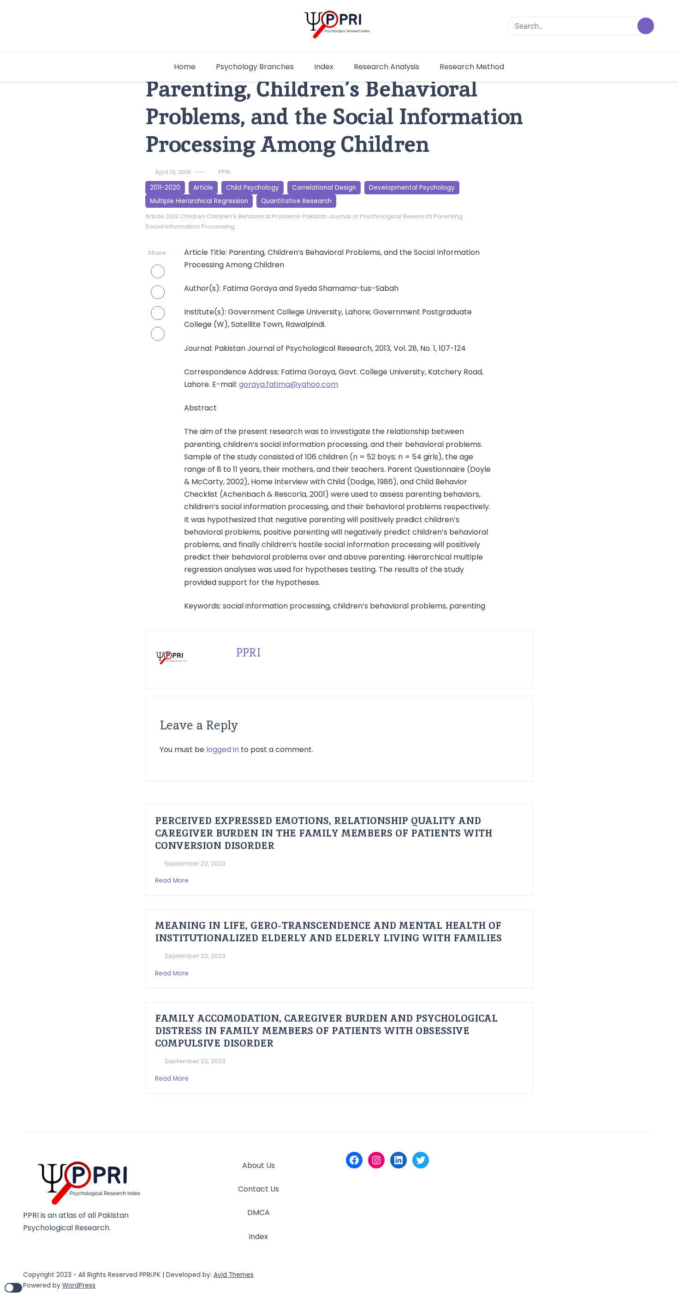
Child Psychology (252, 187)
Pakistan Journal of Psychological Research (367, 216)
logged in (222, 749)
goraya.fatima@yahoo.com (288, 384)
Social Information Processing (190, 226)
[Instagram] (376, 1160)
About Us (258, 1165)
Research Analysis (386, 66)
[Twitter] (420, 1160)
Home (185, 66)
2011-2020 (165, 187)
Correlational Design (324, 187)
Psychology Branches (255, 66)
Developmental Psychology (412, 187)
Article (203, 187)
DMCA (258, 1212)
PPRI (224, 172)
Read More (172, 880)
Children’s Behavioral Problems (254, 216)
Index (323, 66)
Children (192, 216)
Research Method (472, 66)
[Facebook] (354, 1160)
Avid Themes (234, 1274)
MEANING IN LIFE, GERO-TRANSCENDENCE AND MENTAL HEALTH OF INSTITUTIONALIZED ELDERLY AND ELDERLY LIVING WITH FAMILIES (328, 931)
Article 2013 (161, 216)
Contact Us (258, 1189)
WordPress (78, 1285)
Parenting (448, 216)
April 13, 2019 (173, 172)
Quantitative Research (296, 201)
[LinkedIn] (398, 1160)
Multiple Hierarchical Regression (199, 201)
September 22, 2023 (195, 863)
